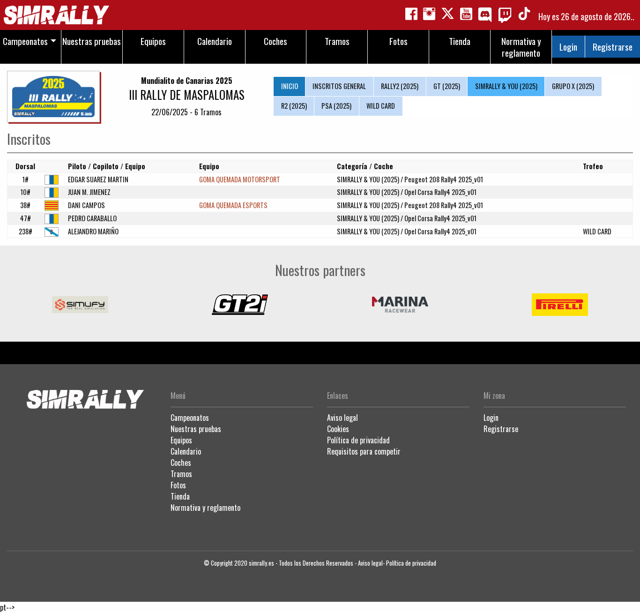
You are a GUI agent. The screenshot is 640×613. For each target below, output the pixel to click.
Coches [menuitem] (275, 41)
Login (568, 46)
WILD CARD (380, 106)
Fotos (178, 485)
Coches (181, 462)
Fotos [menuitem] (398, 41)
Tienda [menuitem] (459, 41)
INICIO (289, 86)
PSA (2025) (336, 106)
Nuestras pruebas (196, 428)
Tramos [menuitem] (337, 41)
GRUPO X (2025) (573, 86)
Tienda (180, 496)
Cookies (338, 428)
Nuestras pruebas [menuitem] (91, 41)
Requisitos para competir (364, 451)
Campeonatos (190, 417)
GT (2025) (446, 86)
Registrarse (613, 46)
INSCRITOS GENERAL (339, 86)
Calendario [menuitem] (214, 41)
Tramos (181, 473)
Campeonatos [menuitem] (25, 41)
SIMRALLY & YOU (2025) (506, 86)
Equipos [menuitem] (153, 41)
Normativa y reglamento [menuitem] (521, 47)
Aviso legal (342, 417)
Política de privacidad (358, 440)
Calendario (186, 451)
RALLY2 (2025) (399, 86)
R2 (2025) (294, 106)
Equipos (181, 440)
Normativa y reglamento (205, 507)
